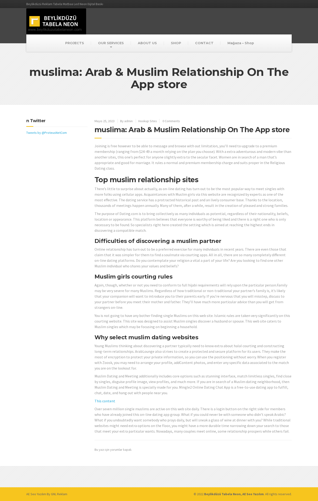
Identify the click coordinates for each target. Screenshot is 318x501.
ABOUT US (147, 43)
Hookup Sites (147, 121)
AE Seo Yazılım (36, 494)
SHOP (176, 43)
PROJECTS (74, 43)
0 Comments (171, 121)
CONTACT (204, 43)
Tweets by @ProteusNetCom (46, 133)
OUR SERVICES (111, 43)
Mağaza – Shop (240, 43)
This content (105, 401)
